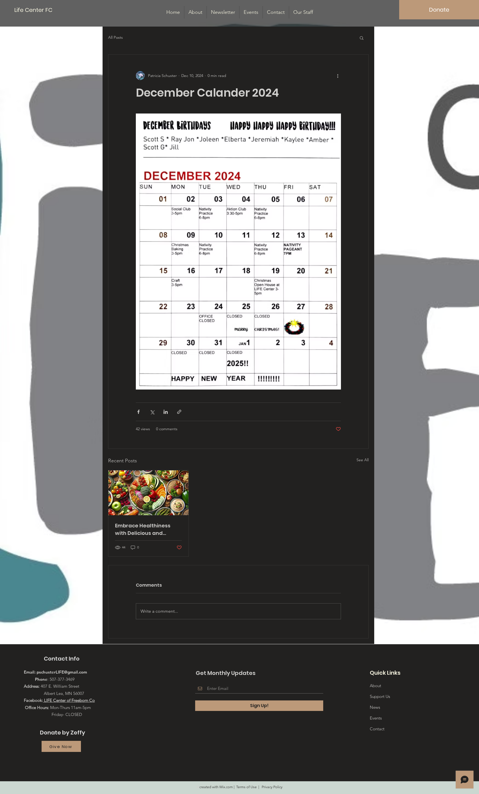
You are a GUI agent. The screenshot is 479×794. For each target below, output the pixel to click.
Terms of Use (246, 787)
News (375, 707)
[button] (361, 37)
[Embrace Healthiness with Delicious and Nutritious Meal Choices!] (148, 492)
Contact (377, 728)
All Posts (115, 37)
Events (376, 718)
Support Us (380, 696)
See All (362, 459)
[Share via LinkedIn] (165, 411)
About (375, 685)
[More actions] (337, 75)
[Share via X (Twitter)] (152, 411)
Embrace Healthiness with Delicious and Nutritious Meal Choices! (147, 529)
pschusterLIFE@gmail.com (62, 672)
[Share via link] (179, 411)
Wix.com (226, 787)
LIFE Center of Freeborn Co (69, 700)
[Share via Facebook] (138, 411)
